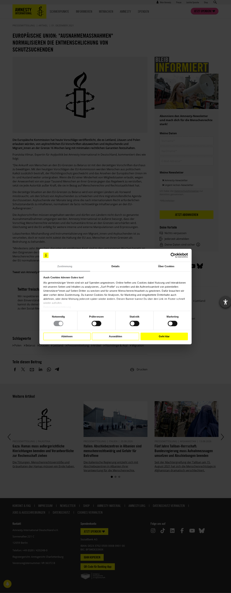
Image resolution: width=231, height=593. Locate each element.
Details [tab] (115, 266)
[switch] (96, 323)
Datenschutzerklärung (57, 307)
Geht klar (164, 336)
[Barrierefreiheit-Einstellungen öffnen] (225, 302)
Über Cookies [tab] (166, 266)
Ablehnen (67, 336)
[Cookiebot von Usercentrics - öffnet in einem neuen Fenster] (173, 255)
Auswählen (115, 336)
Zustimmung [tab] (64, 266)
